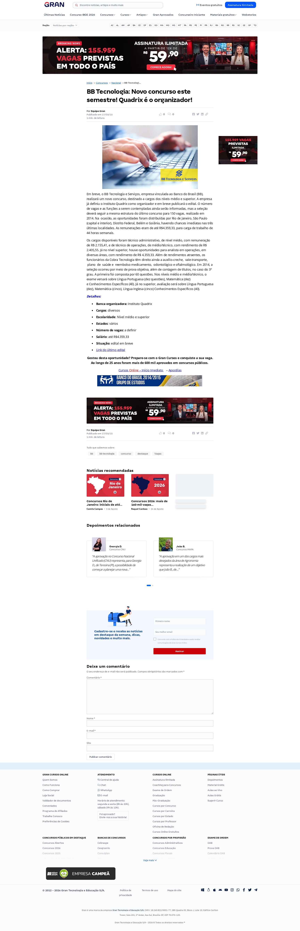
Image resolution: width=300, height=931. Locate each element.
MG (167, 25)
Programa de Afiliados (55, 811)
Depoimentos (215, 780)
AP (128, 25)
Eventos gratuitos (211, 5)
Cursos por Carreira (164, 811)
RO (222, 25)
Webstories (249, 14)
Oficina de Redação (163, 826)
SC (239, 25)
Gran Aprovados (163, 14)
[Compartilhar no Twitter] (197, 114)
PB (190, 25)
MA (161, 25)
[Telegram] (255, 890)
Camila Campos (95, 508)
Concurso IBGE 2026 (82, 14)
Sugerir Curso (215, 800)
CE (139, 25)
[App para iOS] (214, 890)
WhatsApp (106, 790)
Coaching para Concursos (167, 785)
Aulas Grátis (214, 795)
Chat (103, 785)
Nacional (116, 83)
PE (196, 25)
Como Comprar (51, 790)
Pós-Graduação (161, 800)
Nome (91, 718)
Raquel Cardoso (139, 508)
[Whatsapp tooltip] (238, 890)
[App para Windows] (202, 890)
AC (112, 25)
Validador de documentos (57, 800)
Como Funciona (51, 785)
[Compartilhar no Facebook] (193, 114)
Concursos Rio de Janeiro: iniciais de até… (104, 503)
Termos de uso (150, 890)
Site (89, 743)
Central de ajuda (109, 780)
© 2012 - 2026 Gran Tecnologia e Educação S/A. (74, 890)
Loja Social (48, 795)
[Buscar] (76, 6)
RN (216, 25)
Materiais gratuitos (222, 14)
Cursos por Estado (163, 816)
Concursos (106, 14)
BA (134, 25)
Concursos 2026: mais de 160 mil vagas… (149, 503)
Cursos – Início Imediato (141, 370)
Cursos (124, 14)
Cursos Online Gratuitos (166, 832)
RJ (211, 25)
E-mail (91, 730)
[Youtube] (226, 890)
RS (233, 25)
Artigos (140, 14)
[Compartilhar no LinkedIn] (202, 114)
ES (150, 25)
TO (255, 25)
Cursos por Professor (164, 821)
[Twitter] (250, 890)
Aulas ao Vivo (215, 790)
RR (228, 25)
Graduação (159, 795)
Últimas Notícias (54, 14)
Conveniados (50, 806)
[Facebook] (244, 890)
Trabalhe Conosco (52, 816)
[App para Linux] (208, 890)
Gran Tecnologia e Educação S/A (128, 910)
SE (244, 25)
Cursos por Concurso (164, 806)
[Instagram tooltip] (232, 890)
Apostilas (175, 370)
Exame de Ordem (162, 790)
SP (249, 25)
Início (89, 83)
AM (123, 25)
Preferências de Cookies (56, 821)
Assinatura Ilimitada (240, 5)
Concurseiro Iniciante (191, 14)
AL (117, 25)
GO (156, 25)
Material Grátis (216, 785)
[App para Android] (220, 890)
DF (145, 25)
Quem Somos (50, 780)
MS (173, 25)
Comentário (94, 677)
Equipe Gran (98, 111)
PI (201, 25)
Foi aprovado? (113, 816)
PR (206, 25)
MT (179, 25)
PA (185, 25)
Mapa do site (174, 890)
